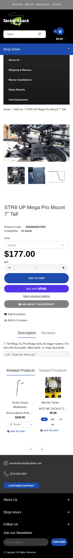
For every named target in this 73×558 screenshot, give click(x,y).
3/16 (52, 419)
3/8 (52, 425)
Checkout (56, 4)
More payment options (36, 296)
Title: (7, 238)
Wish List (29, 4)
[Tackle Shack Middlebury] (16, 25)
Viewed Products (53, 370)
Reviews (48, 333)
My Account (17, 4)
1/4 (60, 419)
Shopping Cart (42, 4)
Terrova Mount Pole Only (21, 413)
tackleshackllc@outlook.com (26, 463)
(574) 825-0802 (18, 473)
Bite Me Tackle (50, 402)
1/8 (44, 419)
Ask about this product (38, 304)
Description (27, 333)
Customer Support (21, 485)
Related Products (20, 370)
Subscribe (59, 542)
